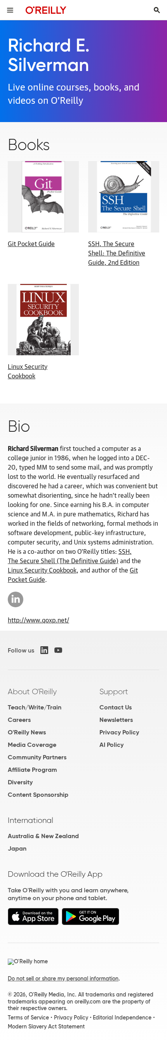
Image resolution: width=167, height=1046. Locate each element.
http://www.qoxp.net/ (38, 619)
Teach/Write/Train (34, 707)
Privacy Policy (119, 732)
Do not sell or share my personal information (63, 978)
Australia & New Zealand (43, 836)
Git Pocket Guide (31, 243)
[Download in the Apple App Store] (33, 923)
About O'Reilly (32, 691)
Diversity (20, 782)
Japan (17, 848)
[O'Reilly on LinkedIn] (44, 650)
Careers (19, 720)
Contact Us (115, 707)
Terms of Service (28, 1017)
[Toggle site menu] (10, 10)
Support (113, 691)
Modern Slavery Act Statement (46, 1026)
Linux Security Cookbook (27, 371)
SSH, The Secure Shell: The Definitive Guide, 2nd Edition (116, 252)
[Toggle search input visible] (157, 10)
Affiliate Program (32, 770)
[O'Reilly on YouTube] (58, 650)
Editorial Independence (122, 1017)
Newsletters (116, 720)
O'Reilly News (27, 732)
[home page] (46, 10)
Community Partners (37, 757)
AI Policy (111, 745)
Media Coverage (32, 745)
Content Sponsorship (38, 795)
